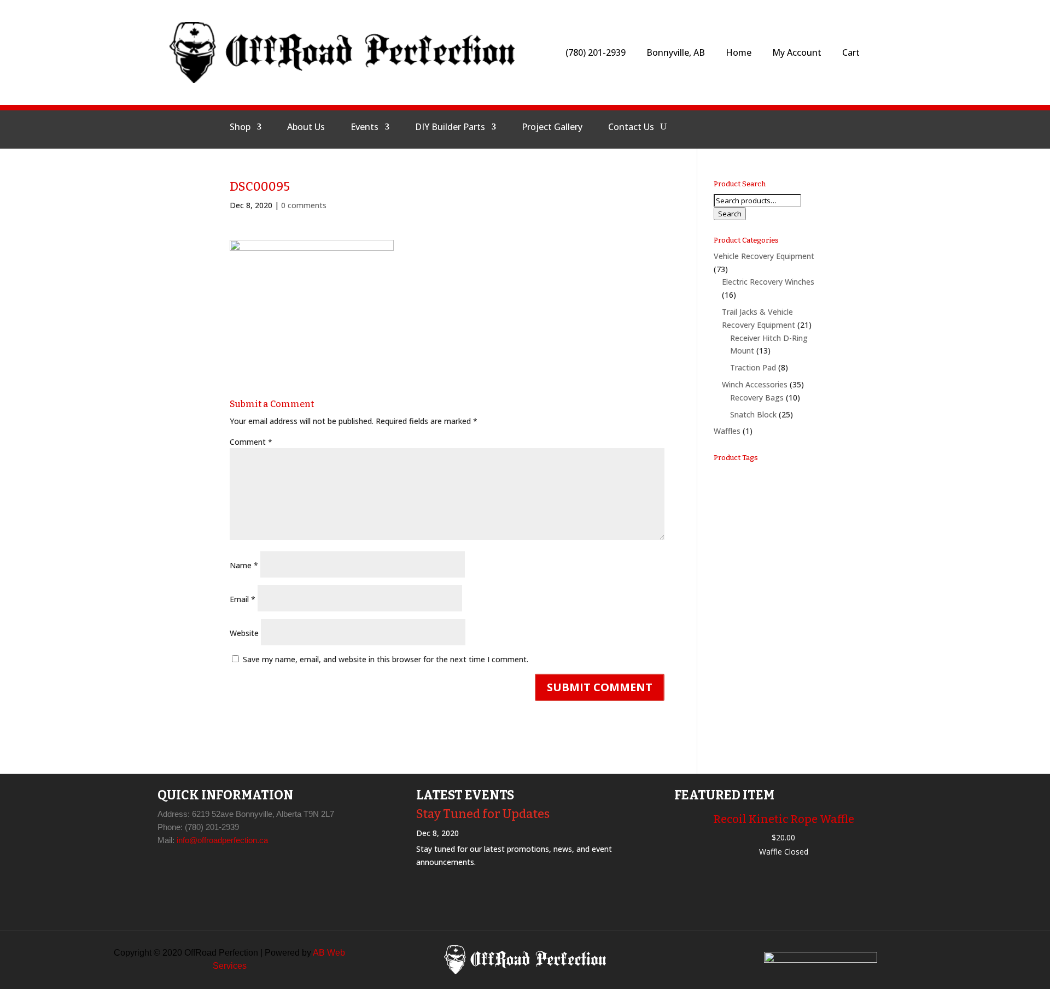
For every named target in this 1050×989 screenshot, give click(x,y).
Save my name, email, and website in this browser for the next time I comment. (385, 659)
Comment (251, 442)
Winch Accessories (755, 384)
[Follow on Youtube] (773, 127)
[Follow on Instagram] (746, 127)
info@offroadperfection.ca (222, 840)
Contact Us (631, 128)
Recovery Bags (757, 397)
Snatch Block (753, 414)
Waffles (727, 431)
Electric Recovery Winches (768, 281)
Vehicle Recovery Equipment (764, 256)
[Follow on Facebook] (720, 127)
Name (244, 565)
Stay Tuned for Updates (483, 813)
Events (364, 128)
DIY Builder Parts (450, 128)
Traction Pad (753, 367)
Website (244, 633)
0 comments (303, 205)
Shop (240, 128)
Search (730, 214)
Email (242, 599)
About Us (306, 128)
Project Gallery (552, 128)
